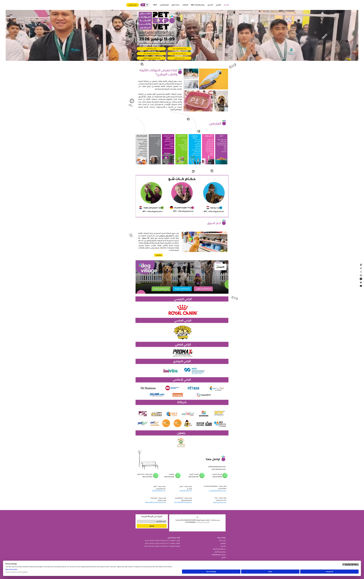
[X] (361, 272)
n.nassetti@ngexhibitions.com (217, 490)
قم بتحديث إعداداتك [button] (203, 522)
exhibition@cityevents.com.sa (217, 466)
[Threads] (361, 279)
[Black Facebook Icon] (361, 268)
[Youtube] (361, 286)
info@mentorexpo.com (219, 502)
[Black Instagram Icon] (361, 275)
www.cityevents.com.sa (219, 469)
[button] (198, 4)
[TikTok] (361, 265)
